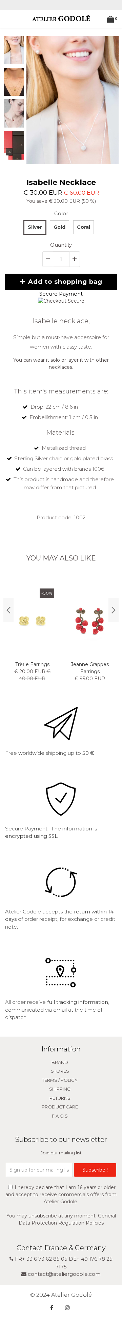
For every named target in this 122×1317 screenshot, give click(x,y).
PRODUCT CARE (60, 1106)
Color (61, 213)
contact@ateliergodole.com (63, 1274)
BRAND (60, 1062)
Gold (59, 227)
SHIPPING (59, 1089)
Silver (35, 227)
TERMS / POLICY (60, 1080)
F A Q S (60, 1116)
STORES (60, 1071)
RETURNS (59, 1098)
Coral (83, 227)
